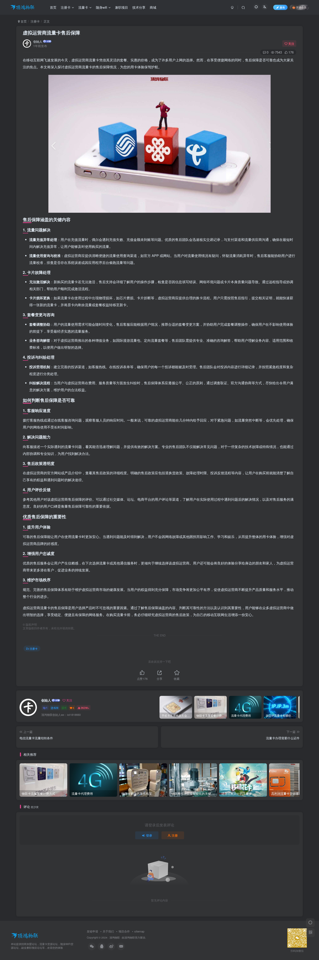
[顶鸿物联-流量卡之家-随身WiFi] (24, 935)
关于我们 (108, 931)
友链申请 (92, 931)
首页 (23, 21)
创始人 (37, 41)
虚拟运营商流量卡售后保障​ (51, 32)
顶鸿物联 (114, 937)
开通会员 (301, 7)
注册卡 (35, 21)
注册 (175, 835)
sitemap (139, 931)
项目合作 (124, 931)
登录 (149, 835)
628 (56, 708)
